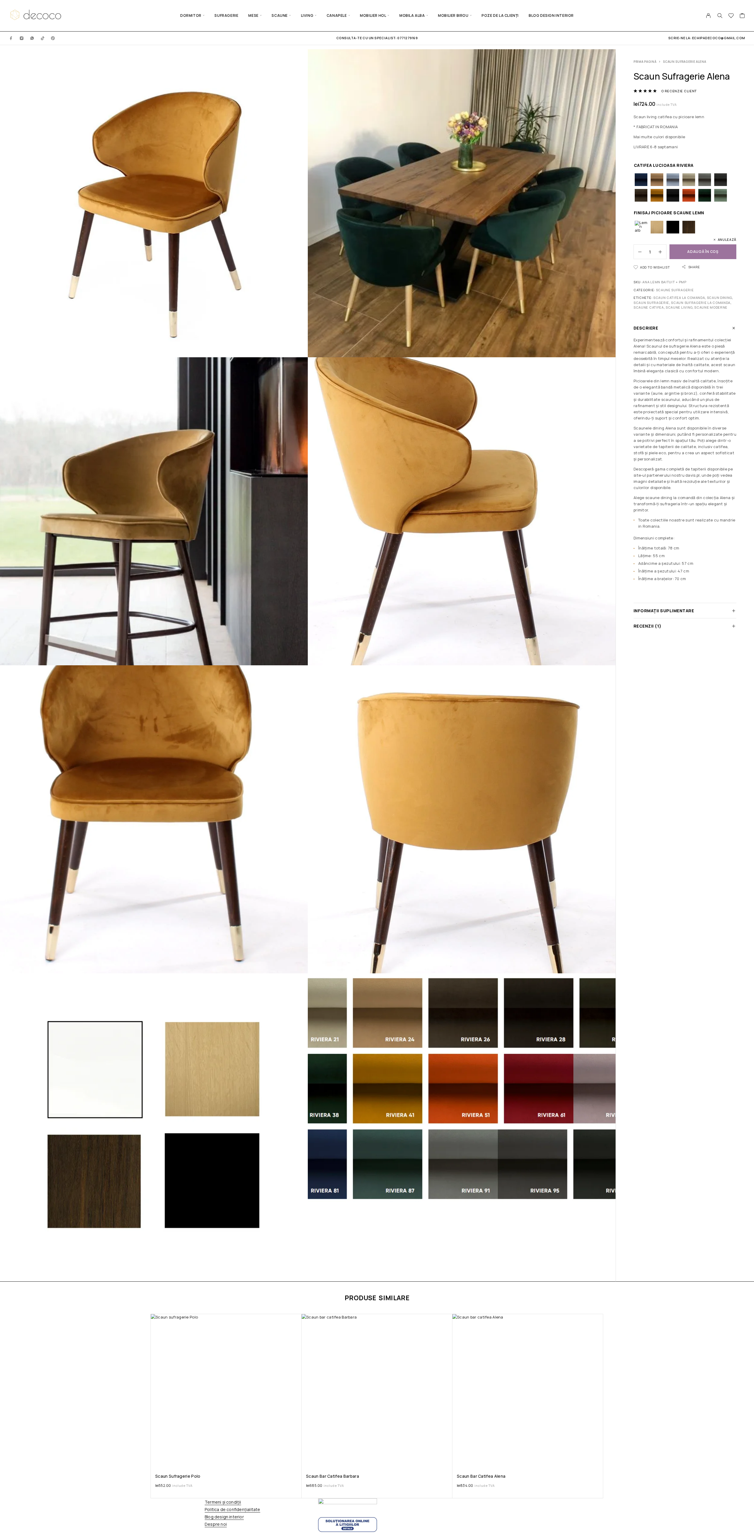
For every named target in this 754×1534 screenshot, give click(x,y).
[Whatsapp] (32, 38)
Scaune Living (679, 307)
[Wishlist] (731, 16)
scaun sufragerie (651, 302)
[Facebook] (11, 38)
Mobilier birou (453, 15)
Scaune (280, 15)
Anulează (727, 239)
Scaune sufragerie (675, 290)
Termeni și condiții (223, 1502)
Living (307, 15)
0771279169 (407, 38)
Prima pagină (645, 62)
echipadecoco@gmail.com (718, 38)
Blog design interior (551, 15)
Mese (253, 15)
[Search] (719, 15)
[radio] (641, 179)
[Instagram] (21, 38)
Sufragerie (226, 15)
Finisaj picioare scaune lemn (669, 212)
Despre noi (216, 1524)
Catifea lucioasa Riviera (664, 165)
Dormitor (190, 15)
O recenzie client (679, 91)
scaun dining (719, 297)
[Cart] (742, 16)
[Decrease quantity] (637, 252)
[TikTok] (42, 38)
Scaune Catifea (649, 307)
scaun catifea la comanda (679, 297)
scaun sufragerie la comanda (700, 302)
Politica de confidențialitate (232, 1509)
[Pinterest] (53, 38)
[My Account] (708, 15)
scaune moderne (710, 307)
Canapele (337, 15)
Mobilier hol (373, 15)
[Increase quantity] (662, 252)
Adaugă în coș (702, 251)
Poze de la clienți (500, 15)
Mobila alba (412, 15)
